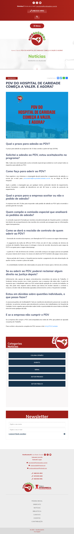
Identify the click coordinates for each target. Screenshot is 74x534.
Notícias (37, 508)
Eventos (37, 518)
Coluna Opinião (37, 355)
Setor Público (37, 384)
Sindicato (37, 504)
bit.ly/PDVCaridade (51, 326)
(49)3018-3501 (37, 479)
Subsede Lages (37, 459)
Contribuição (37, 521)
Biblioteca (37, 511)
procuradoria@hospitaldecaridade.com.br (36, 178)
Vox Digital (37, 531)
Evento (37, 362)
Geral (37, 369)
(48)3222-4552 (38, 11)
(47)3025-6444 (37, 476)
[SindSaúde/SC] (28, 487)
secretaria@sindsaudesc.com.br (46, 6)
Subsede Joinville (37, 457)
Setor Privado (37, 377)
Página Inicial (37, 501)
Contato (37, 514)
